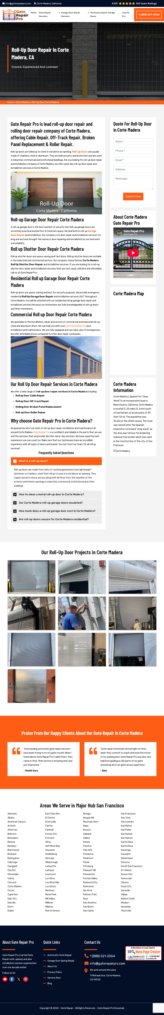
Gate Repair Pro (41, 432)
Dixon (10, 906)
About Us (52, 966)
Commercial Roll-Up (76, 326)
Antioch (12, 825)
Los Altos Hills (52, 882)
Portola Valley (90, 878)
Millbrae (49, 902)
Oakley (86, 838)
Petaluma (88, 854)
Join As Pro (125, 14)
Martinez (49, 890)
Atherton (12, 829)
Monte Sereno (52, 910)
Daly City (12, 898)
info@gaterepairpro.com (18, 3)
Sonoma (125, 862)
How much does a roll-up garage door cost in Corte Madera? (57, 510)
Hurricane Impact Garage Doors (102, 14)
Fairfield (49, 829)
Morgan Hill (88, 817)
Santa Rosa (127, 846)
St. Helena (126, 870)
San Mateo (126, 825)
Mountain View (90, 821)
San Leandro (127, 821)
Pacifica (87, 846)
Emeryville (50, 821)
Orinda (86, 842)
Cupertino (13, 894)
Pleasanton (89, 874)
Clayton (12, 870)
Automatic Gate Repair (59, 955)
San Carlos (88, 910)
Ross (85, 898)
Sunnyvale (126, 878)
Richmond (88, 886)
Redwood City (90, 882)
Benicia (11, 842)
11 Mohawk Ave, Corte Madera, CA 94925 (105, 977)
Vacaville (125, 890)
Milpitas (49, 906)
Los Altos (50, 878)
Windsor (125, 902)
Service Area (54, 977)
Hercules (49, 858)
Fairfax (49, 825)
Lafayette (50, 866)
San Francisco (128, 813)
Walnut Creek (128, 898)
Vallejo (124, 894)
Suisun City (127, 874)
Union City (126, 886)
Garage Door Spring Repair (60, 960)
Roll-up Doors (80, 151)
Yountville (126, 910)
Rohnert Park (90, 894)
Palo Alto (87, 850)
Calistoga (12, 862)
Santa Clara (127, 842)
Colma (11, 878)
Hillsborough (51, 862)
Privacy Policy (54, 972)
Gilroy (48, 842)
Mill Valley (50, 898)
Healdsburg (51, 854)
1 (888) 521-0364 (149, 14)
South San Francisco (131, 866)
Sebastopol (127, 858)
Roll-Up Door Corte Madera (45, 102)
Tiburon (125, 882)
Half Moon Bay (52, 846)
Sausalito (126, 854)
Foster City (51, 834)
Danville (12, 902)
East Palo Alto (52, 813)
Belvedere (13, 838)
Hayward (49, 850)
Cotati (11, 890)
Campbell (12, 866)
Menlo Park (50, 894)
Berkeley (12, 846)
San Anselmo (90, 902)
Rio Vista (87, 890)
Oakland (87, 834)
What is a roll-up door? (33, 461)
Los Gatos (50, 886)
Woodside (126, 906)
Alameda (12, 813)
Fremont (49, 838)
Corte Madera (23, 102)
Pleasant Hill (89, 870)
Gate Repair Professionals (111, 1008)
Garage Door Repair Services (70, 14)
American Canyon (17, 821)
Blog (49, 983)
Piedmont (88, 858)
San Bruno (88, 906)
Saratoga (126, 850)
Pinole (86, 862)
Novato (87, 829)
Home (33, 13)
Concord (12, 882)
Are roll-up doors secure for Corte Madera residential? (54, 519)
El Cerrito (50, 817)
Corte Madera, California (49, 3)
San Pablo (126, 829)
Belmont (12, 834)
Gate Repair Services (45, 14)
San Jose (126, 817)
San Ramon (127, 838)
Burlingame (13, 858)
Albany (11, 817)
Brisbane (12, 854)
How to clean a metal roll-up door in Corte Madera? (51, 494)
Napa (85, 825)
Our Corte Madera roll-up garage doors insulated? (51, 502)
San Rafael (126, 834)
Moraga (87, 813)
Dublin (11, 910)
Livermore (50, 874)
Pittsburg (88, 866)
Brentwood (13, 850)
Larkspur (49, 870)
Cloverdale (13, 874)
